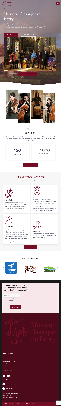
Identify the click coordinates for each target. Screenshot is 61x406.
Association (5, 359)
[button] (3, 267)
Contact (4, 365)
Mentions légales (46, 403)
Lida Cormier (37, 403)
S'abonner (15, 307)
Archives (4, 363)
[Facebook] (4, 375)
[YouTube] (8, 375)
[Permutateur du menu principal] (58, 3)
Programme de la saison (8, 361)
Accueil (4, 358)
